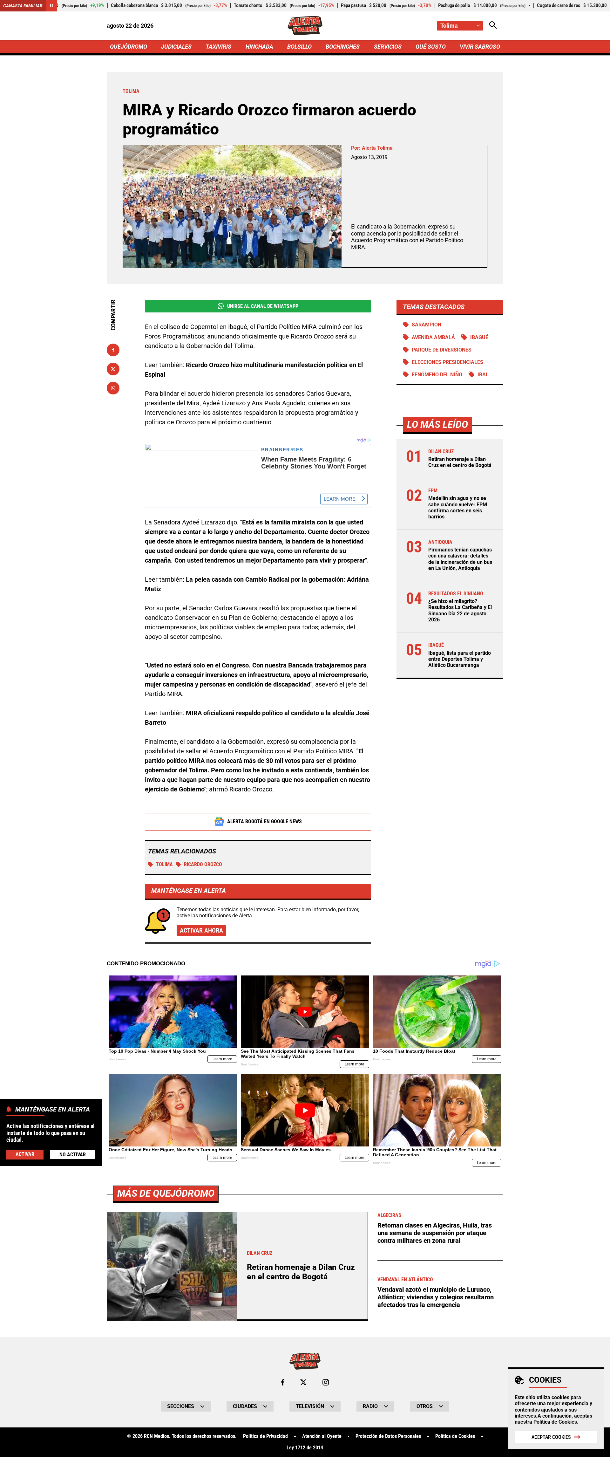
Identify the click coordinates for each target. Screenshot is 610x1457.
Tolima (164, 864)
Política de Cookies (555, 1422)
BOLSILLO (299, 46)
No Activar (72, 1154)
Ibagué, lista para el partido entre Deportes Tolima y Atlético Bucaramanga (459, 659)
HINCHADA (259, 46)
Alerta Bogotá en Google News (264, 821)
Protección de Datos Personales (388, 1436)
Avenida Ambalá (433, 337)
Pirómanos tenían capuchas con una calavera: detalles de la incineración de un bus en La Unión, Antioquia (460, 559)
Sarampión (426, 325)
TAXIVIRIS (218, 46)
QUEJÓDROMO (128, 46)
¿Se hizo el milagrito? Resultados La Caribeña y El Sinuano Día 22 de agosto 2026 (460, 611)
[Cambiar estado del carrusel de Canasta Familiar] (51, 5)
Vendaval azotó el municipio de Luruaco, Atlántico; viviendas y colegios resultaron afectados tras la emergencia (435, 1297)
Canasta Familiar (23, 5)
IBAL (483, 375)
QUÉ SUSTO (431, 46)
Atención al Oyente (322, 1436)
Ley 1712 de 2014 (305, 1447)
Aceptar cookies (551, 1437)
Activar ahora (201, 930)
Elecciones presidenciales (447, 362)
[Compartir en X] (113, 369)
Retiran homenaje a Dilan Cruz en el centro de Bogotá (459, 462)
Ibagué (479, 337)
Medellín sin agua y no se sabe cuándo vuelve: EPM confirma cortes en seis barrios (457, 508)
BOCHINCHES (343, 46)
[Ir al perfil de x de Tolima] (303, 1382)
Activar (25, 1154)
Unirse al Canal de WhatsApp (262, 306)
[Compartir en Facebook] (113, 350)
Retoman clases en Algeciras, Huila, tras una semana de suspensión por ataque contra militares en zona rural (434, 1232)
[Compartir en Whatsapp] (113, 388)
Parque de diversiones (441, 350)
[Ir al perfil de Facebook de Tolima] (282, 1382)
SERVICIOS (388, 46)
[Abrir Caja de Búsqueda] (493, 26)
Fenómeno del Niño (437, 375)
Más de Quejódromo (165, 1193)
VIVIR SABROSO (480, 46)
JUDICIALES (176, 46)
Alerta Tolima (377, 148)
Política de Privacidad (265, 1436)
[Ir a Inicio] (305, 25)
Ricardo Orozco (203, 864)
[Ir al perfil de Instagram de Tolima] (325, 1382)
